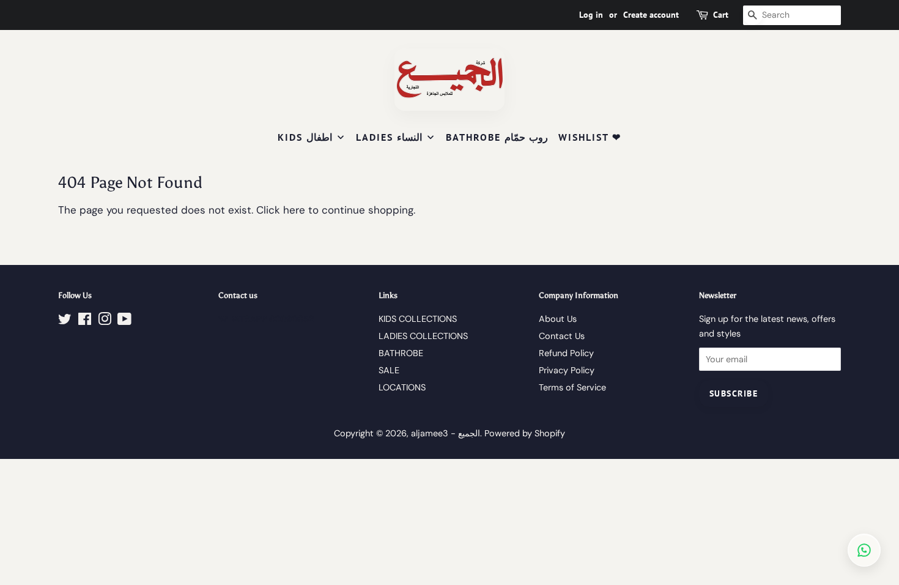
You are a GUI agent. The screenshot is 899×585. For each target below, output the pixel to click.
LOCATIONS (402, 387)
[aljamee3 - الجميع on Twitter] (65, 321)
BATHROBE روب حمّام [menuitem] (497, 137)
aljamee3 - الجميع (445, 433)
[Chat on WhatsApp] (864, 550)
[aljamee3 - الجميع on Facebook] (85, 321)
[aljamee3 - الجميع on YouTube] (124, 321)
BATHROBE (401, 353)
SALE (389, 370)
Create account (651, 14)
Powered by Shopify (524, 433)
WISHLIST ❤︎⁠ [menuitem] (589, 137)
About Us (558, 318)
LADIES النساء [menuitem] (389, 137)
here (294, 210)
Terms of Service (572, 387)
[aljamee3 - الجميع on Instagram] (104, 321)
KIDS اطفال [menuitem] (305, 137)
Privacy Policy (566, 370)
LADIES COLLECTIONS (423, 335)
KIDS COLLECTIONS (418, 318)
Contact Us (562, 335)
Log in (591, 14)
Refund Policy (566, 353)
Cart (720, 14)
